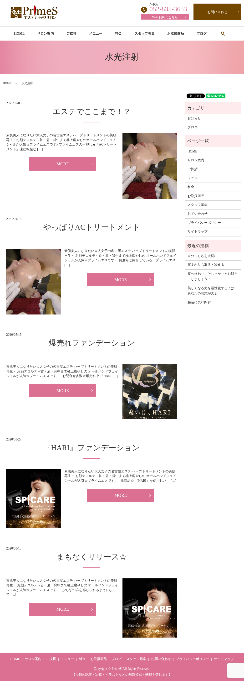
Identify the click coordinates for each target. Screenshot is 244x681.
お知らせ (194, 118)
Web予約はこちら (165, 17)
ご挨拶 (71, 33)
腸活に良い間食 (199, 302)
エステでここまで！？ (92, 111)
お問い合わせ (217, 12)
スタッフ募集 (145, 33)
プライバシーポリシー (204, 223)
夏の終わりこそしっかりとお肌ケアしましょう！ (213, 276)
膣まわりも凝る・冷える (206, 265)
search (222, 33)
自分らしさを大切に (203, 256)
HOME (19, 33)
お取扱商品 (175, 33)
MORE (62, 164)
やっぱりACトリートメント (91, 227)
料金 (118, 33)
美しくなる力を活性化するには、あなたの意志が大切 (213, 290)
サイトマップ (198, 231)
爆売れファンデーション (92, 343)
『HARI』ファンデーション (91, 447)
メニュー (95, 33)
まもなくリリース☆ (91, 556)
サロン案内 (45, 33)
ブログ (202, 33)
